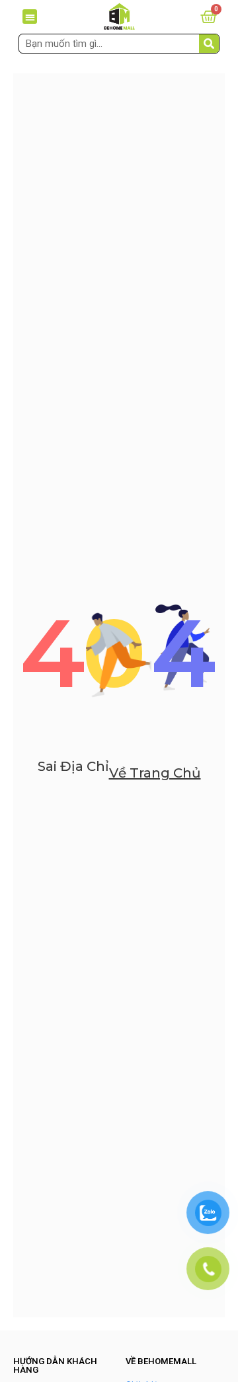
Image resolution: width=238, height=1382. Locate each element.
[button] (30, 16)
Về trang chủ (155, 773)
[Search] (209, 43)
